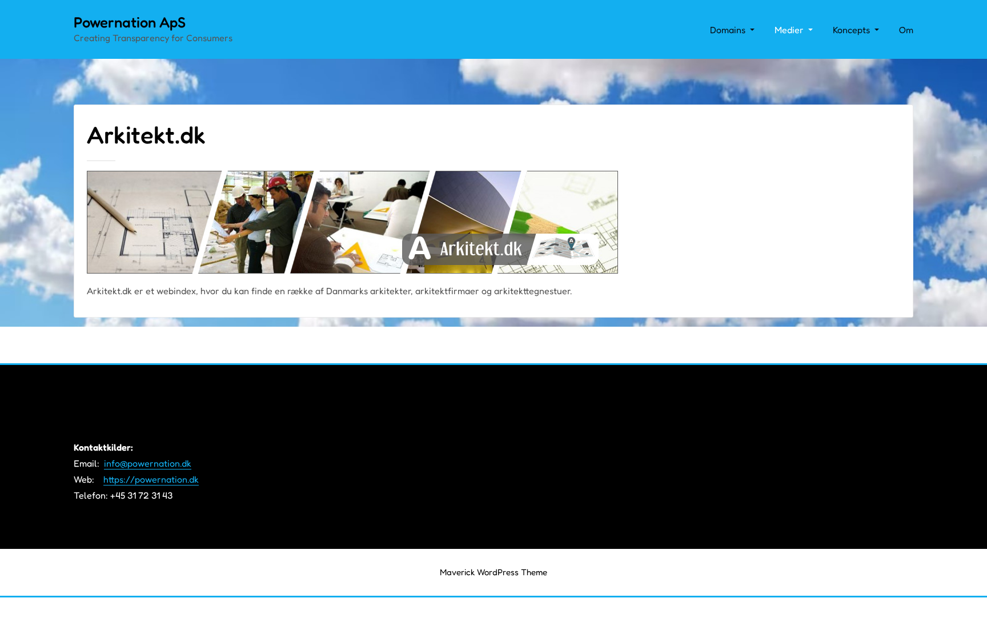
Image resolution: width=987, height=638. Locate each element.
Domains (729, 29)
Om (906, 29)
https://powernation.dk (151, 479)
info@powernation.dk (147, 463)
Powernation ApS (130, 22)
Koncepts (852, 29)
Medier (790, 29)
